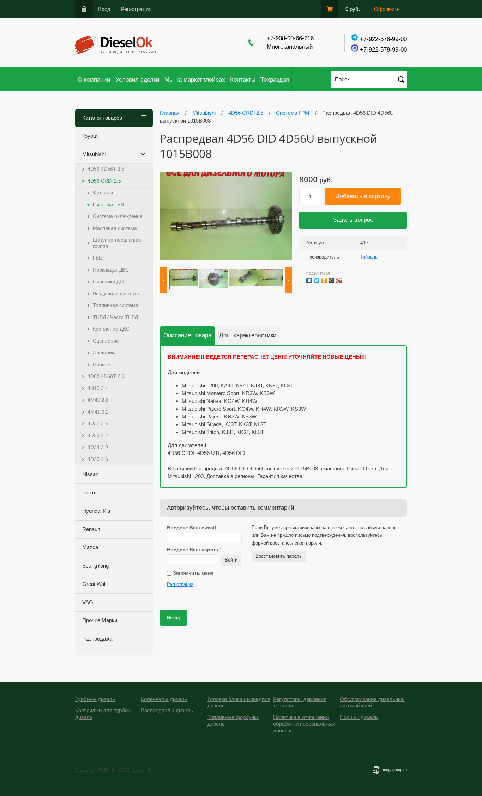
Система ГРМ (109, 204)
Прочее (101, 364)
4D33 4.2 (98, 435)
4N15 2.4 (98, 388)
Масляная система (115, 228)
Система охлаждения (118, 216)
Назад (173, 617)
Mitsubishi (94, 154)
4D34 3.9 (98, 447)
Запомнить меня (192, 573)
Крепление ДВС (111, 329)
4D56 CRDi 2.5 (104, 181)
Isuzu (88, 492)
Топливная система (115, 305)
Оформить (387, 9)
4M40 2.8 (98, 400)
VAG (87, 602)
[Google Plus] (339, 279)
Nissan (90, 474)
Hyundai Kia (96, 511)
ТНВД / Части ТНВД (115, 317)
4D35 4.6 (98, 459)
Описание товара (187, 335)
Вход (104, 9)
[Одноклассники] (325, 279)
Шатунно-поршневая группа (117, 243)
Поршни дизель (359, 717)
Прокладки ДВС (111, 270)
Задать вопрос (353, 219)
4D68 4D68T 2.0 (106, 376)
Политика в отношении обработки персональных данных (304, 723)
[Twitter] (317, 279)
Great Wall (94, 584)
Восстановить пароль (278, 556)
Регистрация (136, 9)
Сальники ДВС (109, 281)
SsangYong (95, 566)
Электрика (105, 352)
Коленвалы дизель (164, 699)
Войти (231, 560)
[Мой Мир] (332, 279)
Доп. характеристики (248, 335)
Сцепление (106, 341)
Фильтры (103, 192)
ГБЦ (97, 258)
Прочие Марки (99, 620)
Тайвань (369, 257)
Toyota (89, 136)
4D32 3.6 (98, 423)
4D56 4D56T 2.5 (106, 169)
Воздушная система (116, 293)
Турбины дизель (95, 699)
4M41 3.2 (98, 412)
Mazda (90, 547)
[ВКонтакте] (310, 279)
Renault (91, 529)
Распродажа (97, 639)
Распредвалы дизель (167, 710)
